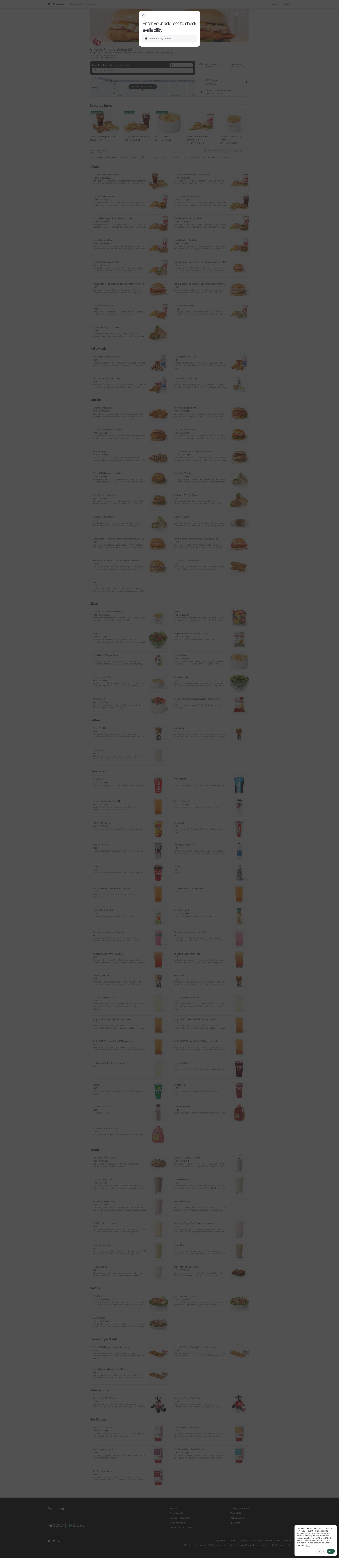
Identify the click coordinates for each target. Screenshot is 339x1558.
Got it (330, 1551)
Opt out (320, 1551)
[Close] (143, 15)
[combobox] (171, 38)
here (308, 1545)
